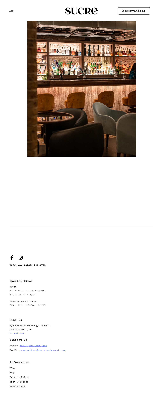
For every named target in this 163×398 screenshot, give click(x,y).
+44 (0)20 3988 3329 (33, 345)
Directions (17, 333)
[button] (12, 11)
